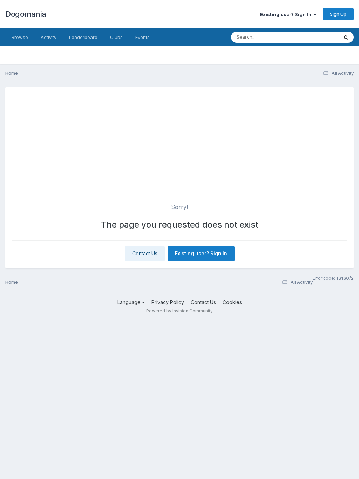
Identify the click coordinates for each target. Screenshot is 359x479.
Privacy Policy (167, 302)
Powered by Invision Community (179, 310)
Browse (20, 37)
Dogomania (25, 14)
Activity (48, 37)
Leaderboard (83, 37)
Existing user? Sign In (286, 14)
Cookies (232, 302)
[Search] (346, 37)
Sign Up (338, 14)
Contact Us (144, 253)
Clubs (116, 37)
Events (142, 37)
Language (129, 302)
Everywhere (316, 37)
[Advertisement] (179, 146)
